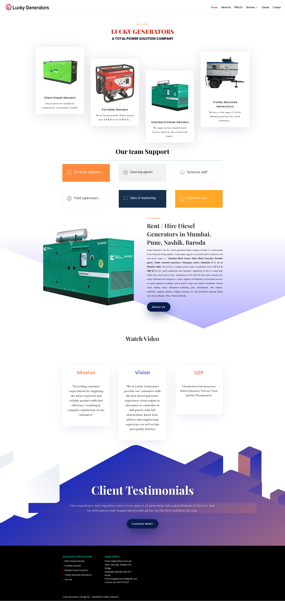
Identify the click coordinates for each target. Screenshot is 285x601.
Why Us (238, 7)
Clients (265, 7)
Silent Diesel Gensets (74, 561)
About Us (226, 7)
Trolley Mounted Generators (78, 574)
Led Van (68, 579)
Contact (277, 7)
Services (250, 7)
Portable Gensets (72, 565)
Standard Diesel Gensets (76, 570)
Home (214, 7)
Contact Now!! (142, 524)
